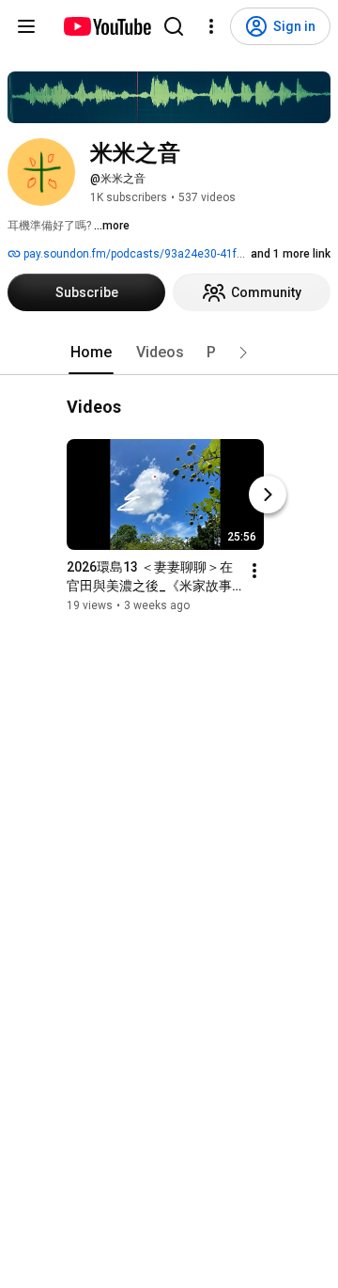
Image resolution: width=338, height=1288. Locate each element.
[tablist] (169, 352)
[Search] (173, 26)
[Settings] (211, 26)
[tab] (91, 352)
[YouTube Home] (106, 26)
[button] (243, 352)
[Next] (267, 495)
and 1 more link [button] (290, 253)
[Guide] (26, 26)
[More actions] (254, 571)
